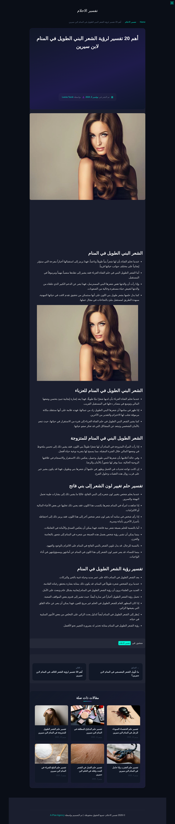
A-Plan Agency (57, 815)
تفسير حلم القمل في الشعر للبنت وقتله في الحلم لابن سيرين (89, 771)
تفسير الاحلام (87, 11)
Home (142, 22)
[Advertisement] (87, 72)
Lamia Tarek (67, 97)
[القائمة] (172, 3)
